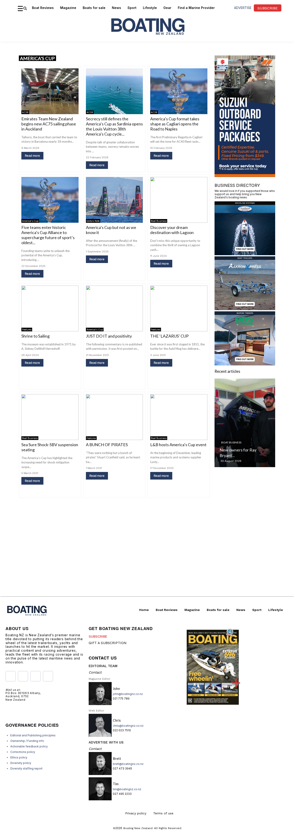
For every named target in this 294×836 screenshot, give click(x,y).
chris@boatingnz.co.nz (128, 725)
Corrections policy (22, 752)
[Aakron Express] (245, 308)
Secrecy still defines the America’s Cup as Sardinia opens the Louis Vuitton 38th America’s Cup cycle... (114, 126)
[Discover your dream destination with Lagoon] (178, 200)
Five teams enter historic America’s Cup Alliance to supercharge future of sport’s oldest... (48, 235)
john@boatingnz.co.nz (128, 694)
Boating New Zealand (138, 828)
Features (26, 329)
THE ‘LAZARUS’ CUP (169, 335)
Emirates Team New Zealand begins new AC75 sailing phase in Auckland (48, 123)
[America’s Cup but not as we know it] (114, 200)
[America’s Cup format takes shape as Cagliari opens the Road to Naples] (178, 91)
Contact (95, 672)
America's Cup (30, 221)
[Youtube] (35, 676)
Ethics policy (18, 757)
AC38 (25, 112)
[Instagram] (23, 676)
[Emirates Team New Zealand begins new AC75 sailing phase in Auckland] (50, 91)
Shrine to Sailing (35, 335)
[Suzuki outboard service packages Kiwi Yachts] (245, 175)
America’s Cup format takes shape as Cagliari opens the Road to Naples (174, 123)
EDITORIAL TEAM (103, 666)
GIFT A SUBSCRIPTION (108, 643)
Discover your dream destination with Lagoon (172, 230)
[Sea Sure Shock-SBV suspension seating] (50, 417)
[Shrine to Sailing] (50, 308)
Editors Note (93, 221)
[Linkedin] (48, 676)
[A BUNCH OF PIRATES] (114, 417)
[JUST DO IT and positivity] (114, 308)
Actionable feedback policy (29, 746)
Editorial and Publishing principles (33, 735)
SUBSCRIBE (98, 636)
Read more (32, 155)
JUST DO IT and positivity (109, 335)
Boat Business (159, 221)
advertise (243, 8)
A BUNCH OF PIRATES (107, 444)
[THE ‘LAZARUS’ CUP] (178, 308)
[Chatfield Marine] (245, 253)
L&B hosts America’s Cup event (178, 444)
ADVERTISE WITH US (106, 742)
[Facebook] (11, 676)
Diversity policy (20, 763)
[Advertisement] (147, 564)
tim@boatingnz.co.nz (127, 789)
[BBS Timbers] (245, 364)
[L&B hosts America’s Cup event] (178, 417)
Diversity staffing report (26, 768)
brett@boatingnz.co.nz (128, 764)
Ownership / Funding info (27, 741)
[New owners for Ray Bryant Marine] (245, 423)
